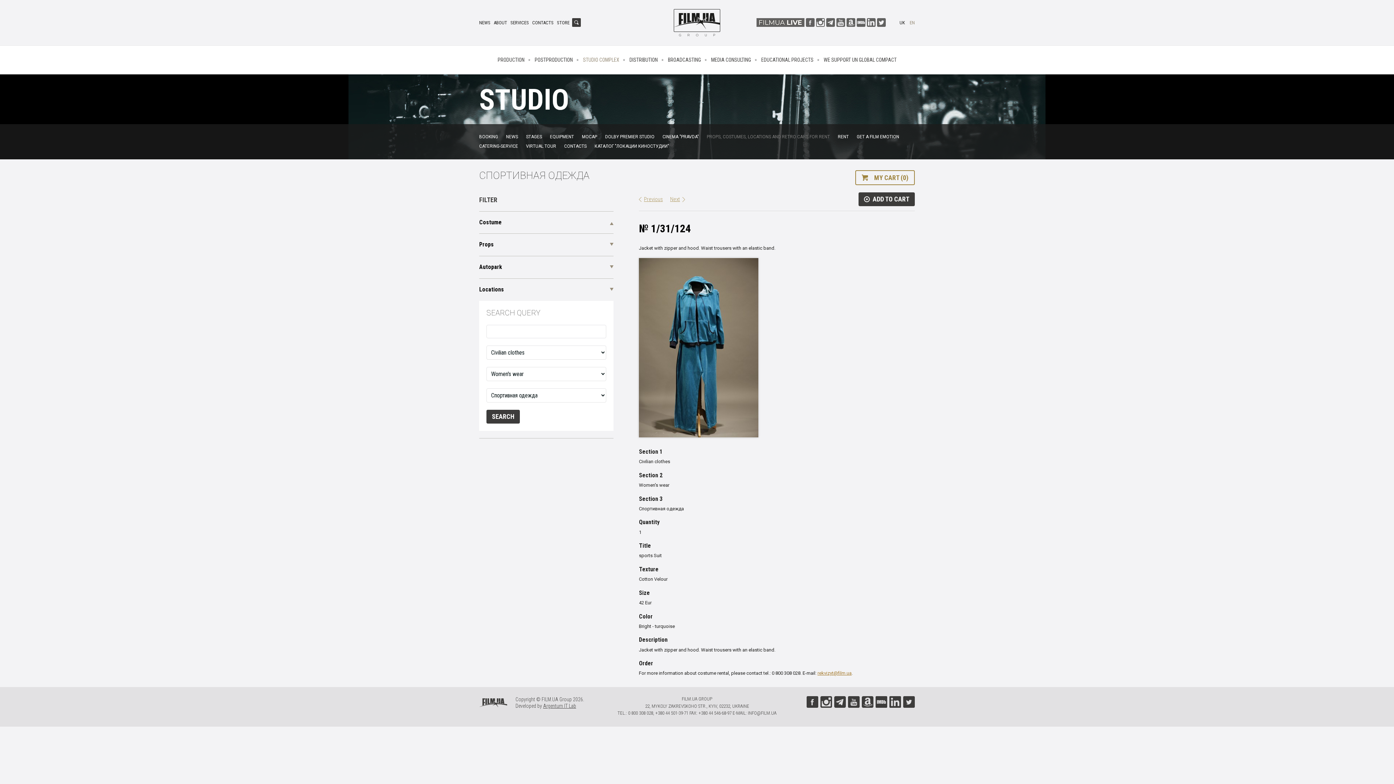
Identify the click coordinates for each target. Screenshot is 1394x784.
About (500, 22)
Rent (843, 136)
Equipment (562, 136)
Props (486, 244)
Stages (534, 136)
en (912, 22)
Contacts (543, 22)
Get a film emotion (878, 136)
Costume (490, 222)
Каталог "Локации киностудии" (632, 146)
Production (511, 60)
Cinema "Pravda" (681, 136)
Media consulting (731, 60)
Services (519, 22)
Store (563, 22)
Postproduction (554, 60)
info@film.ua (762, 713)
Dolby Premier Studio (630, 136)
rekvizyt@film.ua (835, 673)
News (484, 22)
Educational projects (787, 60)
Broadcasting (684, 60)
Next (675, 199)
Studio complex (601, 60)
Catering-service (498, 146)
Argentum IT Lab (559, 706)
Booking (488, 136)
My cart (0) (891, 177)
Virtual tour (541, 146)
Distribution (643, 60)
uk (902, 22)
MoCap (589, 136)
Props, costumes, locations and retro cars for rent (768, 136)
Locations (491, 289)
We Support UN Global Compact (860, 60)
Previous (653, 199)
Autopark (490, 267)
